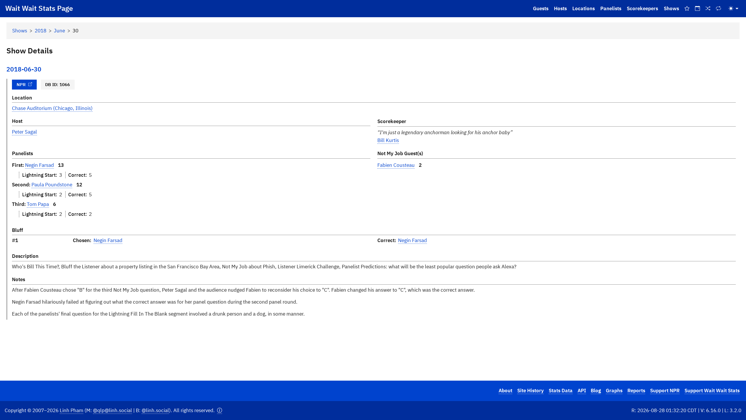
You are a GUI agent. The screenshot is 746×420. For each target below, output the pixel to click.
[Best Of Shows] (687, 9)
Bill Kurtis (388, 140)
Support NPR (665, 390)
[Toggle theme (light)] (733, 9)
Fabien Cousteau (396, 165)
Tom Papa (38, 204)
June (59, 30)
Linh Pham (71, 410)
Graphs (614, 390)
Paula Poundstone (51, 184)
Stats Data (561, 390)
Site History (530, 390)
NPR (21, 84)
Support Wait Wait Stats (712, 390)
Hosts (560, 8)
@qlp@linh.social (112, 410)
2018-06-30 (23, 69)
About (505, 390)
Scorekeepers (642, 8)
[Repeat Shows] (718, 9)
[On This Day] (697, 9)
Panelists (610, 8)
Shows (671, 8)
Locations (583, 8)
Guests (540, 8)
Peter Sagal (24, 132)
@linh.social (155, 410)
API (582, 390)
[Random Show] (708, 9)
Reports (636, 390)
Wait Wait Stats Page (39, 8)
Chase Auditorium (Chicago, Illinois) (52, 108)
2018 (40, 30)
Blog (596, 390)
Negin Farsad (39, 165)
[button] (219, 410)
